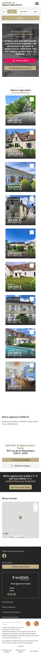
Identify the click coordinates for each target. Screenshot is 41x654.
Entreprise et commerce (11, 612)
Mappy (22, 537)
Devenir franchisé (8, 607)
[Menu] (37, 3)
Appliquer (20, 18)
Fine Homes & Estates (10, 617)
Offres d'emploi (7, 602)
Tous (4, 11)
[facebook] (4, 556)
